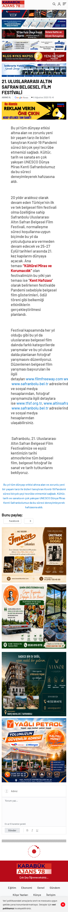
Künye (37, 894)
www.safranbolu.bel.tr (30, 383)
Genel (40, 887)
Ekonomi (26, 887)
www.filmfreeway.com (44, 378)
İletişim (50, 894)
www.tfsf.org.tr (29, 403)
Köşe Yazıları (20, 894)
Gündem (55, 887)
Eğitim (12, 887)
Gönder (12, 830)
